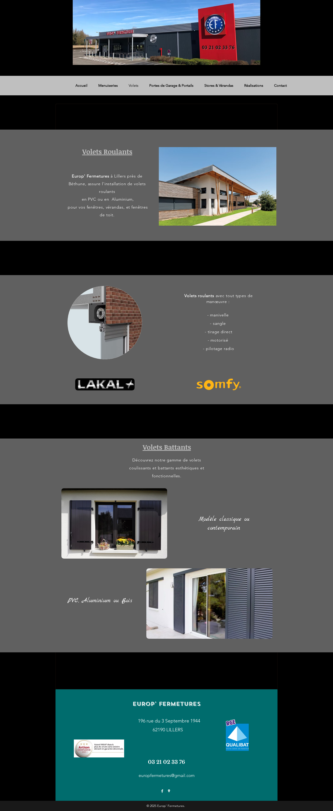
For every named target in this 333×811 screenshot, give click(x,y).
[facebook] (162, 791)
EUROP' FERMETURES (167, 703)
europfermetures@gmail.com (167, 775)
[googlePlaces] (169, 791)
